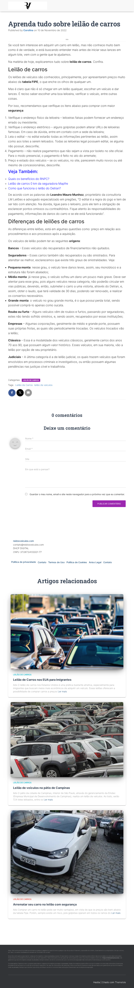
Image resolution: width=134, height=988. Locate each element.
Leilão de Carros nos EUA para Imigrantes (42, 679)
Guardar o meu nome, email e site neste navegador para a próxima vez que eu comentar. (77, 494)
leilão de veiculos (43, 385)
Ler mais (62, 691)
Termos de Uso (56, 562)
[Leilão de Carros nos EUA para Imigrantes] (67, 631)
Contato (42, 562)
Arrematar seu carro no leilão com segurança (45, 904)
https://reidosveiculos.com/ (110, 958)
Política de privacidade (23, 562)
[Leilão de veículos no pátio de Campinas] (67, 739)
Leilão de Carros (24, 385)
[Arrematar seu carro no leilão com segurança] (67, 851)
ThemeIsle (120, 982)
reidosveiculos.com (23, 541)
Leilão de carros (31, 380)
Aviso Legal (95, 562)
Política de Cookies (77, 562)
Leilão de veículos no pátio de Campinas (41, 788)
